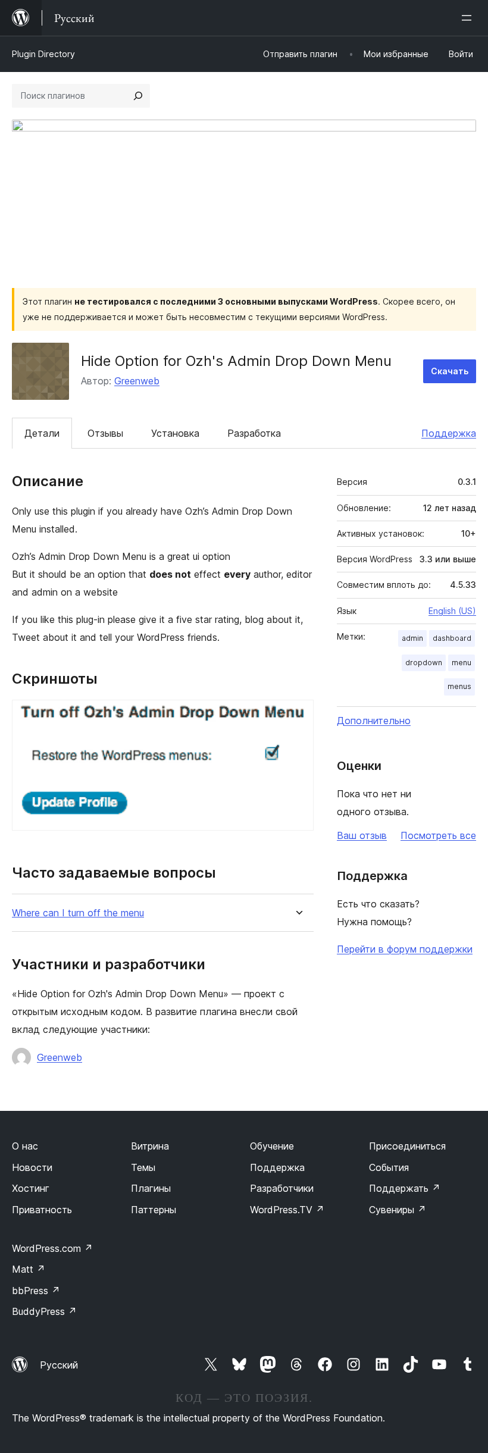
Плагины (151, 1188)
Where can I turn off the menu (78, 913)
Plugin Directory (43, 54)
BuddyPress (44, 1311)
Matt (28, 1269)
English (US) (452, 611)
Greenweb (136, 381)
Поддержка (448, 433)
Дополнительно (374, 720)
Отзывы (105, 433)
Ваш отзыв (362, 835)
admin (412, 638)
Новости (32, 1167)
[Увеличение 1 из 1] (298, 716)
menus (459, 686)
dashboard (452, 638)
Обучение (272, 1146)
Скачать (449, 371)
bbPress (36, 1291)
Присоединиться (407, 1146)
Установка (175, 433)
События (389, 1167)
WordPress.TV (287, 1210)
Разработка (254, 433)
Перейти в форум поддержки (405, 949)
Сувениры (397, 1210)
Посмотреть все (438, 835)
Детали (42, 433)
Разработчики (282, 1188)
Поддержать (404, 1188)
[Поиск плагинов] (138, 96)
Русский (59, 1365)
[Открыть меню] (469, 18)
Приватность (42, 1210)
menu (461, 662)
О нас (25, 1146)
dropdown (423, 662)
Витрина (150, 1146)
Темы (143, 1167)
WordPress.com (52, 1248)
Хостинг (30, 1188)
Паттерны (153, 1210)
